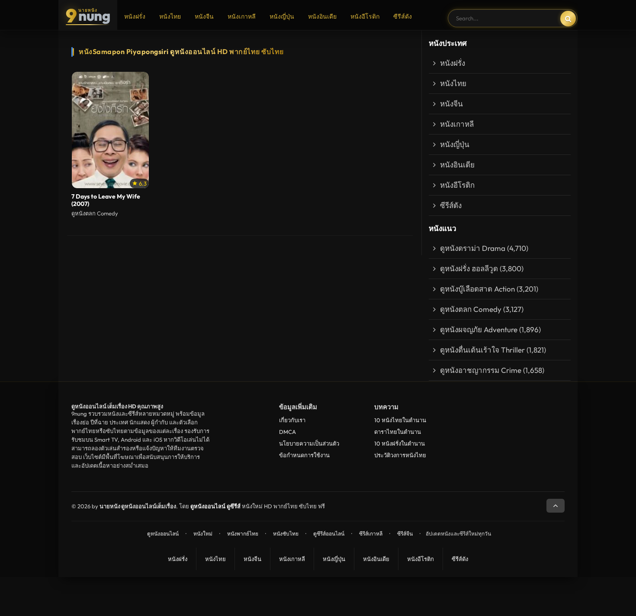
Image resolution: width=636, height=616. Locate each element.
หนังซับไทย (286, 533)
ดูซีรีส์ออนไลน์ (328, 533)
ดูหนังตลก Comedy (470, 309)
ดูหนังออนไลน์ (163, 533)
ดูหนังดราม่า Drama (472, 248)
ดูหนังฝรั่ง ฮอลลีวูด (469, 268)
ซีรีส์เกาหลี (370, 533)
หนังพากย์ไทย (242, 533)
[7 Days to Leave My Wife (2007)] (110, 130)
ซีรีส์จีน (405, 533)
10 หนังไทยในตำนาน (400, 420)
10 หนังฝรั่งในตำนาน (399, 443)
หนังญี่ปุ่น (282, 16)
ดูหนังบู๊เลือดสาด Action (477, 288)
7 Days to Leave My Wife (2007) (105, 200)
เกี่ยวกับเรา (292, 420)
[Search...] (568, 18)
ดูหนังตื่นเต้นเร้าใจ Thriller (482, 349)
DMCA (287, 431)
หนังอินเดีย (322, 16)
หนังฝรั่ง (134, 16)
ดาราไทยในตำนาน (397, 431)
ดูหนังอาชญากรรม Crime (480, 370)
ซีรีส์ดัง (402, 16)
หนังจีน (204, 16)
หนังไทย (170, 16)
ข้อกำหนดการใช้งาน (304, 455)
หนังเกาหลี (242, 16)
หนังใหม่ (202, 533)
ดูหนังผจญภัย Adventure (478, 329)
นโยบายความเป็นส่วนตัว (309, 443)
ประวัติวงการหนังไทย (400, 455)
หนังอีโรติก (364, 16)
